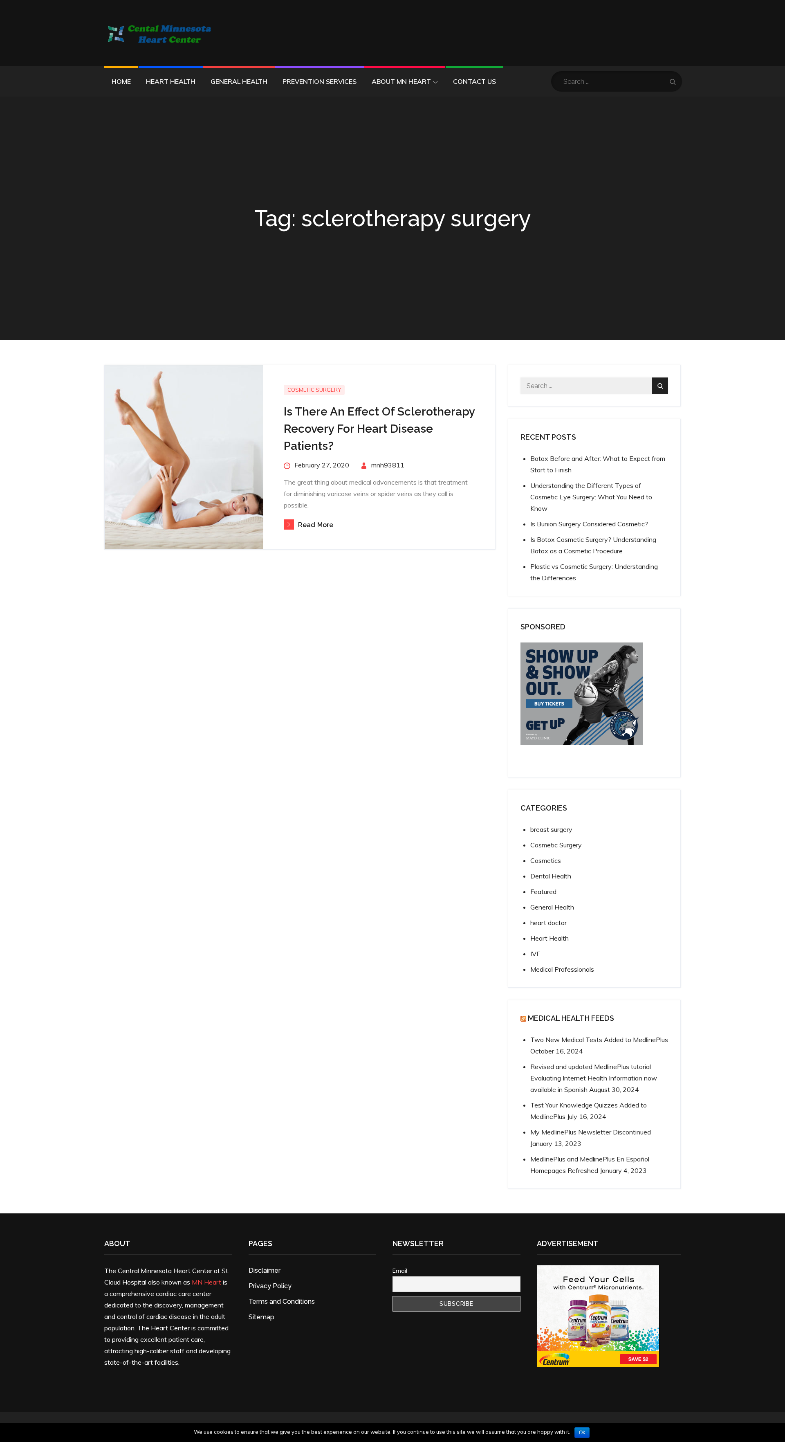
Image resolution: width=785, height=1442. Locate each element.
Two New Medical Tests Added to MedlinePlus (599, 1039)
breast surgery (551, 829)
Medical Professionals (562, 969)
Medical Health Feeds (571, 1018)
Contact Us (474, 81)
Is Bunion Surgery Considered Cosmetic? (589, 524)
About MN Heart (401, 81)
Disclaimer (264, 1270)
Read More (315, 525)
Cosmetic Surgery (314, 389)
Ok (582, 1432)
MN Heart (206, 1282)
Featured (543, 891)
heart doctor (548, 923)
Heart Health (170, 81)
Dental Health (550, 876)
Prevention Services (320, 81)
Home (121, 81)
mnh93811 (387, 465)
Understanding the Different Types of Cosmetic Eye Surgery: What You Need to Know (591, 496)
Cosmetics (545, 860)
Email (399, 1270)
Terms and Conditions (282, 1301)
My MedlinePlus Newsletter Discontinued (590, 1132)
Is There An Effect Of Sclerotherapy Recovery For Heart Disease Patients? (379, 429)
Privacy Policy (270, 1286)
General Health (239, 81)
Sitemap (261, 1317)
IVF (535, 954)
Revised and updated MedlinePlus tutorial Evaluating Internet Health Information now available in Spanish (593, 1078)
